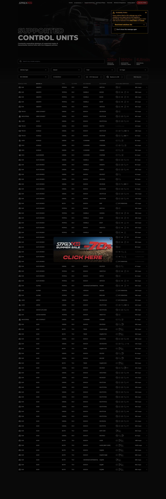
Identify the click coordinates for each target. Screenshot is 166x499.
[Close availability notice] (146, 12)
